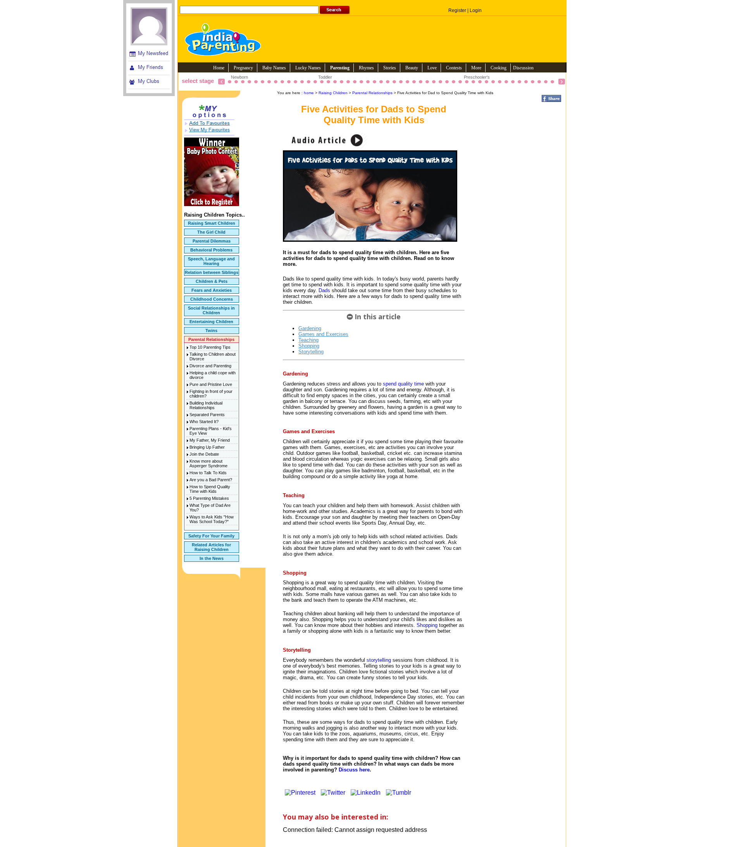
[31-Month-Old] (427, 81)
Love (432, 68)
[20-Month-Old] (354, 81)
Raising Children (333, 93)
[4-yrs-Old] (539, 81)
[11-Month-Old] (295, 81)
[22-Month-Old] (368, 81)
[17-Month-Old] (335, 81)
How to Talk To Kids (208, 472)
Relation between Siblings (211, 272)
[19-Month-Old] (348, 81)
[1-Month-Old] (229, 81)
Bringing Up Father (207, 447)
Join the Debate (204, 454)
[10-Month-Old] (289, 81)
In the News (212, 558)
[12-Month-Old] (302, 81)
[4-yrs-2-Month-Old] (552, 81)
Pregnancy (243, 68)
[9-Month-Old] (282, 81)
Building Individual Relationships (205, 405)
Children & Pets (211, 281)
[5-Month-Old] (256, 81)
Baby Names (274, 68)
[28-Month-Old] (407, 81)
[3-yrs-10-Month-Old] (526, 81)
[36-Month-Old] (460, 81)
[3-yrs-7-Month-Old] (506, 81)
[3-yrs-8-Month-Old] (513, 81)
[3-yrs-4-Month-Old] (486, 81)
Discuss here (354, 770)
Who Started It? (204, 421)
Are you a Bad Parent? (210, 479)
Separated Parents (207, 414)
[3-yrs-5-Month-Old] (493, 81)
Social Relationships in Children (211, 310)
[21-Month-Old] (361, 81)
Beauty (411, 68)
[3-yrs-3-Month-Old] (480, 81)
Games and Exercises (323, 334)
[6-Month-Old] (262, 81)
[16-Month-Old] (328, 81)
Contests (454, 68)
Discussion (523, 68)
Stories (389, 68)
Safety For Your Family (211, 536)
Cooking (498, 68)
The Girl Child (211, 232)
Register (457, 10)
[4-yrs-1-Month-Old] (546, 81)
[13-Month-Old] (308, 81)
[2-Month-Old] (236, 81)
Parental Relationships (211, 339)
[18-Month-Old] (341, 81)
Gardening (309, 328)
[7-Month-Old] (269, 81)
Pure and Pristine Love (210, 384)
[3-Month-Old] (243, 81)
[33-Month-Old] (440, 81)
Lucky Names (308, 68)
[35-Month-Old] (453, 81)
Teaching (308, 340)
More (476, 68)
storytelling (379, 660)
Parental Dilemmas (212, 241)
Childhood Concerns (211, 299)
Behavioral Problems (211, 250)
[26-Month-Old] (394, 81)
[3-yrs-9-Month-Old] (519, 81)
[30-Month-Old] (420, 81)
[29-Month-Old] (414, 81)
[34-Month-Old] (447, 81)
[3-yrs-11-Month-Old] (532, 81)
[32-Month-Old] (434, 81)
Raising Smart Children (211, 223)
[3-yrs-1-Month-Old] (466, 81)
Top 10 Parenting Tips (210, 347)
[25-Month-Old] (387, 81)
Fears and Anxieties (211, 290)
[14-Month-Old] (315, 81)
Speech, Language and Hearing (211, 261)
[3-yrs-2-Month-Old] (473, 81)
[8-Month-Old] (275, 81)
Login (476, 10)
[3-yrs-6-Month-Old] (499, 81)
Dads (324, 290)
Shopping (308, 346)
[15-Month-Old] (322, 81)
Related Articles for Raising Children (211, 547)
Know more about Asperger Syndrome (208, 463)
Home (218, 68)
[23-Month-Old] (374, 81)
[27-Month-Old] (401, 81)
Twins (211, 330)
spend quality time (403, 384)
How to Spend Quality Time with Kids (209, 489)
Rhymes (366, 68)
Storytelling (311, 352)
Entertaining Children (211, 321)
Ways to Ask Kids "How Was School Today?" (211, 519)
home (309, 93)
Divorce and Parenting (210, 365)
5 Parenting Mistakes (209, 498)
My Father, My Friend (209, 440)
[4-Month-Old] (249, 81)
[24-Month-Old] (381, 81)
